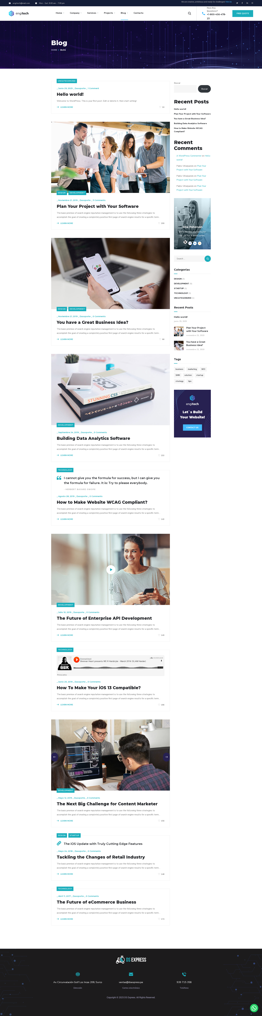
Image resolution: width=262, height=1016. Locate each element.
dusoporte (80, 88)
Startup (74, 835)
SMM (178, 375)
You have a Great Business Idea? (92, 322)
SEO (203, 369)
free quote (243, 13)
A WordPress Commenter (188, 155)
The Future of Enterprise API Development (104, 618)
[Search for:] (192, 258)
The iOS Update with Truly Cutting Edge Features (103, 844)
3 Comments (99, 200)
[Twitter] (237, 3)
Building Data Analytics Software (93, 438)
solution (188, 375)
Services (91, 13)
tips (189, 381)
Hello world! (70, 94)
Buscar (177, 83)
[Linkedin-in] (247, 3)
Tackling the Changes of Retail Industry (101, 857)
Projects (108, 13)
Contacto (138, 13)
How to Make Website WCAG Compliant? (102, 502)
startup (199, 375)
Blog (123, 13)
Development (77, 193)
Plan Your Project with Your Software (98, 206)
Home (59, 13)
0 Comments (99, 316)
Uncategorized (67, 81)
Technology (65, 470)
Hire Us (229, 2)
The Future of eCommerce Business (96, 902)
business (179, 369)
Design (62, 193)
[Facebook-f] (242, 3)
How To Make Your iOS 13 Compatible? (99, 687)
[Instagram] (252, 3)
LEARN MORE (66, 107)
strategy (179, 381)
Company (74, 13)
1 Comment (93, 88)
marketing (192, 369)
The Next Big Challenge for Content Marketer (107, 804)
